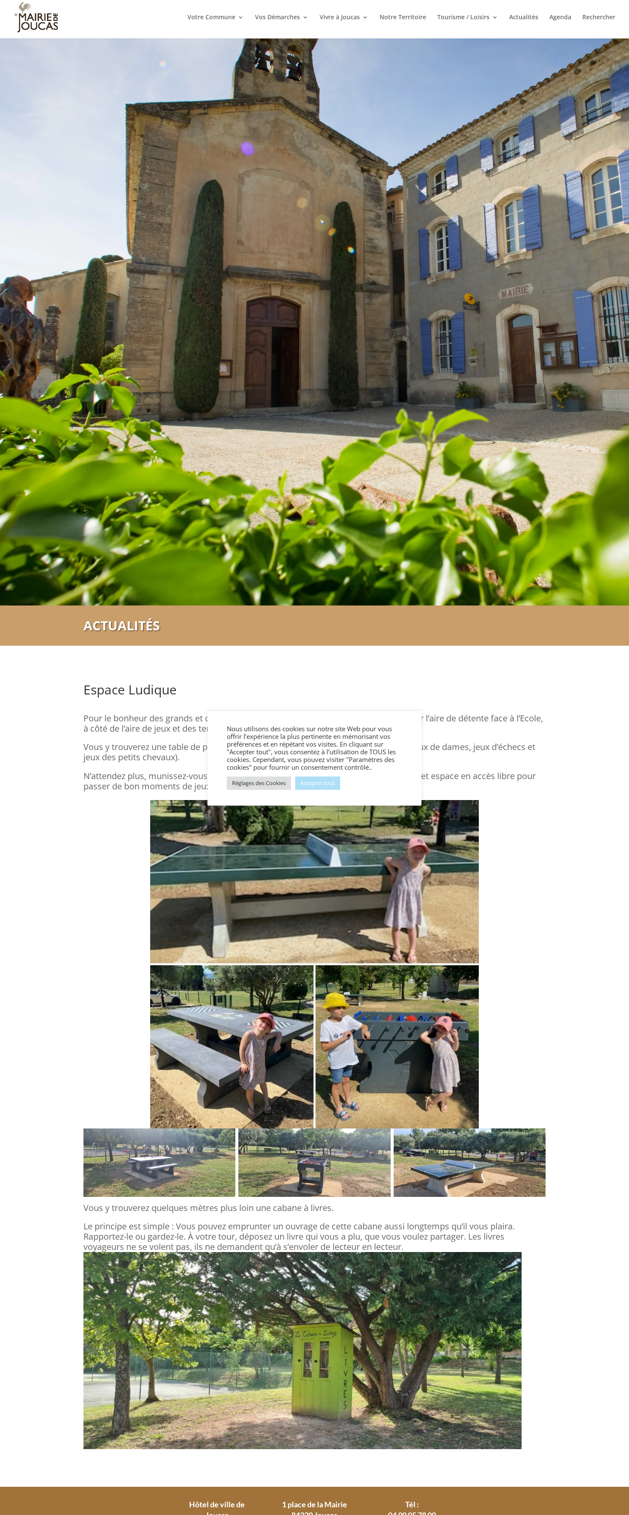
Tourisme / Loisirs (463, 17)
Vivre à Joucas (340, 17)
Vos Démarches (277, 17)
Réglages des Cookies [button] (259, 783)
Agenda (560, 17)
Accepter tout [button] (317, 783)
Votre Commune (211, 17)
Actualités (523, 17)
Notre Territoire (403, 17)
